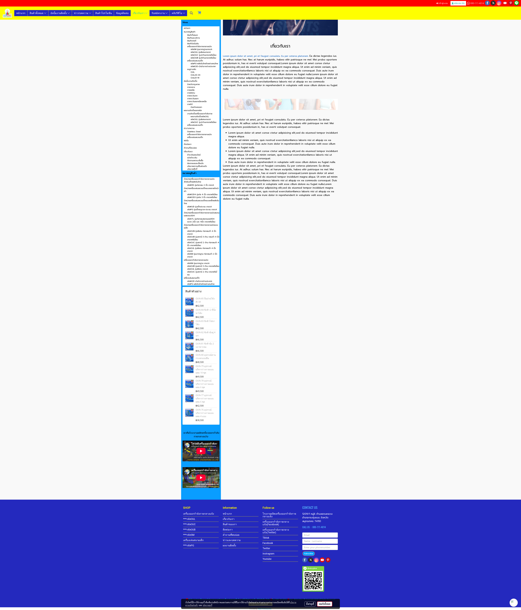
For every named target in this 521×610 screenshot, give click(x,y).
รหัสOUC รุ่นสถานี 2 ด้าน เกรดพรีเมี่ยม (202, 273)
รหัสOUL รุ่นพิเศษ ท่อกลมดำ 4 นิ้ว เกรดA (201, 250)
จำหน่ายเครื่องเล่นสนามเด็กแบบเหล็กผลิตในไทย (201, 202)
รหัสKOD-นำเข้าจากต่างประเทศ (203, 66)
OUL (193, 72)
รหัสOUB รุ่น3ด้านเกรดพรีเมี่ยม (203, 57)
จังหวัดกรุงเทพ (193, 84)
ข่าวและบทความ (232, 540)
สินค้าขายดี (191, 40)
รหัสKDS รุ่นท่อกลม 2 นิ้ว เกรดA (200, 185)
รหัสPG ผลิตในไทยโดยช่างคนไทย (201, 284)
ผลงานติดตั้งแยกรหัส (193, 110)
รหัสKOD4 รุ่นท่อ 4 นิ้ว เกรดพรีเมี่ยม (202, 194)
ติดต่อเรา (187, 144)
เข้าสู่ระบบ (443, 3)
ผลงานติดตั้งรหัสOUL (200, 116)
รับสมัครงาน (158, 13)
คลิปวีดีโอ (177, 13)
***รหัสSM (188, 534)
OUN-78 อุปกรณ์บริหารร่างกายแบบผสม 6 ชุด (205, 384)
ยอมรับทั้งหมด (324, 604)
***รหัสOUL (189, 519)
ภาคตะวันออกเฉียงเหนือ (197, 101)
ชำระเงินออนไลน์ (194, 154)
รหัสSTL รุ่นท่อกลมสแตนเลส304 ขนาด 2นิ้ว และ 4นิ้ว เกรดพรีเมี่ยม (201, 220)
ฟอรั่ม (186, 140)
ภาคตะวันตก (192, 95)
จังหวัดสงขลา (196, 107)
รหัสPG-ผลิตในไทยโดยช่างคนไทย (204, 63)
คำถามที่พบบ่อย (190, 147)
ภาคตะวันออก (192, 98)
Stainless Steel (194, 131)
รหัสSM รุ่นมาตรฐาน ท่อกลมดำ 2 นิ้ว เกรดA (202, 255)
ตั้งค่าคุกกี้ (310, 604)
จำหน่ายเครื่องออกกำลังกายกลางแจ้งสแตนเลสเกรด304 (201, 214)
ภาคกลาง (191, 87)
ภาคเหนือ (191, 90)
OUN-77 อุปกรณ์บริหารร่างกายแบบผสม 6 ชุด (205, 398)
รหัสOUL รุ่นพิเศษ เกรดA (197, 269)
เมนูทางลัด (191, 69)
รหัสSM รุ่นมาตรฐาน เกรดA (198, 263)
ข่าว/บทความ (81, 13)
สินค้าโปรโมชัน (193, 43)
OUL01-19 (195, 77)
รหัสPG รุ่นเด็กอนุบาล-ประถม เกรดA (202, 209)
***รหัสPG (188, 545)
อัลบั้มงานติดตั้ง (59, 13)
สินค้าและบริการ (193, 38)
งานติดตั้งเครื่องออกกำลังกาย (199, 113)
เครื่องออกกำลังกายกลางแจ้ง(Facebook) (276, 523)
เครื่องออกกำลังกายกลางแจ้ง (199, 46)
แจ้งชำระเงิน (192, 157)
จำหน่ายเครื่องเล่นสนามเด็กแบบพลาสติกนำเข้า (201, 190)
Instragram (268, 553)
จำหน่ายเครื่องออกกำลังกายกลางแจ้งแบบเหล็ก (201, 226)
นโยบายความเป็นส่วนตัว (197, 166)
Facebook (268, 543)
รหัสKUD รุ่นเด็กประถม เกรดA (199, 206)
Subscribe (308, 553)
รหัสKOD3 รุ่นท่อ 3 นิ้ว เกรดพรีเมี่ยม (202, 197)
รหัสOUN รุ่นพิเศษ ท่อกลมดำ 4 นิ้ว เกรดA (201, 232)
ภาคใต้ (190, 104)
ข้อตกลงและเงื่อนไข (195, 163)
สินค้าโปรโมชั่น (103, 13)
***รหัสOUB (189, 529)
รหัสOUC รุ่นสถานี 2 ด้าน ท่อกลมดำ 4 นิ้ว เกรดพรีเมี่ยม (203, 244)
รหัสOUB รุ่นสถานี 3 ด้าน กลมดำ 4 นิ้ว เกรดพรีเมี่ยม (203, 238)
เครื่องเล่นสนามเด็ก (195, 60)
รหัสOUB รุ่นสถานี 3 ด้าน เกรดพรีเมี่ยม (203, 266)
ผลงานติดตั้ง (229, 545)
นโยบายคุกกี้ (207, 605)
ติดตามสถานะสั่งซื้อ (195, 160)
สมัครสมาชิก (459, 3)
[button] (191, 13)
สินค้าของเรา (230, 524)
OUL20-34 (195, 75)
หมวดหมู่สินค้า (189, 31)
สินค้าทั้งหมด (37, 13)
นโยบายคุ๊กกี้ (192, 169)
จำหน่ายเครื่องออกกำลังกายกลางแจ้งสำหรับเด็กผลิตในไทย (199, 180)
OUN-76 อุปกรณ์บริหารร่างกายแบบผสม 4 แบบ (205, 413)
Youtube (267, 558)
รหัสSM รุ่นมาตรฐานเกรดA (201, 49)
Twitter (266, 548)
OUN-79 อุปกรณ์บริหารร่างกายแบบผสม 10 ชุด (205, 369)
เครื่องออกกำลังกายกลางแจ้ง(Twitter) (276, 531)
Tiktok (266, 537)
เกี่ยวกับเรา (139, 13)
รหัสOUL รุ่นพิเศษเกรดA (201, 52)
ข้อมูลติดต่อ (122, 13)
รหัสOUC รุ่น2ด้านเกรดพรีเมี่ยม (203, 55)
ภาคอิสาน (191, 93)
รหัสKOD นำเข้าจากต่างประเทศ (199, 281)
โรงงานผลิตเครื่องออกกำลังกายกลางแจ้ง (279, 515)
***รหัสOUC (189, 524)
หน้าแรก (20, 13)
